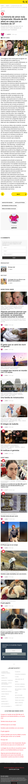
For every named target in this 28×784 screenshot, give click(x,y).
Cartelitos (4, 689)
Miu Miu (24, 481)
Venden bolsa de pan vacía (9, 516)
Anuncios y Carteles (7, 680)
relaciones (3, 309)
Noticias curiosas (5, 368)
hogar (6, 395)
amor (5, 306)
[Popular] (2, 13)
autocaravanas (13, 394)
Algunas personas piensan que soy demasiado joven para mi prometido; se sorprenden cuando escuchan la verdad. (13, 314)
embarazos (17, 447)
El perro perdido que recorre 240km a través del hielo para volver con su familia (13, 633)
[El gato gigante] (14, 590)
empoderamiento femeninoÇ (7, 308)
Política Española (20, 686)
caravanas (20, 394)
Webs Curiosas (19, 702)
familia (2, 395)
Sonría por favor (5, 419)
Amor (3, 11)
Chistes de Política (6, 691)
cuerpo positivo (9, 307)
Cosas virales (7, 367)
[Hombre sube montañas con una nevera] (14, 561)
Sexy (16, 692)
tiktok (8, 309)
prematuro (11, 421)
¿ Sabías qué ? (18, 705)
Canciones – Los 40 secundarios (6, 683)
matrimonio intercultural (9, 205)
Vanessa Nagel (4, 482)
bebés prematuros (13, 420)
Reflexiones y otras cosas (20, 689)
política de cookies (15, 780)
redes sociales (18, 308)
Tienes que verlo (14, 368)
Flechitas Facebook (20, 674)
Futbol (17, 676)
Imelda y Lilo (4, 448)
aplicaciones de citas (12, 306)
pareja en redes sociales (9, 208)
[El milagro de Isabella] (14, 410)
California (12, 481)
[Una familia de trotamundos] (14, 385)
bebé (19, 419)
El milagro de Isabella (9, 424)
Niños (16, 681)
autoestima (21, 306)
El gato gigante (5, 603)
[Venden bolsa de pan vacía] (14, 503)
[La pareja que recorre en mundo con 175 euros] (14, 359)
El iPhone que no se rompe (9, 545)
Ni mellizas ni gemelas (10, 450)
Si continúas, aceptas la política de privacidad (14, 657)
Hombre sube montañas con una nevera (13, 574)
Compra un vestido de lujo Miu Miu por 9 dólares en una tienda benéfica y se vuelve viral (14, 485)
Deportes (3, 699)
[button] (24, 1)
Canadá (2, 307)
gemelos (23, 447)
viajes (13, 395)
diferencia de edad (17, 307)
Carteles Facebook (6, 686)
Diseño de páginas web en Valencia (14, 767)
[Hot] (3, 460)
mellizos (9, 448)
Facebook (17, 671)
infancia (24, 420)
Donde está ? (4, 701)
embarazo (11, 447)
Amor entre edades (7, 202)
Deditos (3, 696)
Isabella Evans (4, 421)
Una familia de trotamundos (12, 398)
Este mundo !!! (4, 514)
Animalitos (3, 630)
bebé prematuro (4, 420)
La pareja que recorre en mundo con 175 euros (14, 371)
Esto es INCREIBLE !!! (15, 367)
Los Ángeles (19, 481)
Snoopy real (11, 267)
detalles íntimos (20, 202)
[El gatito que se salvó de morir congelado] (14, 335)
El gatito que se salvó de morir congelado (13, 345)
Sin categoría (10, 630)
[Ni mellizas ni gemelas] (14, 437)
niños (9, 395)
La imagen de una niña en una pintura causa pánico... (16, 280)
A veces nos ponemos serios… (6, 672)
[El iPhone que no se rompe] (14, 532)
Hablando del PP (19, 679)
